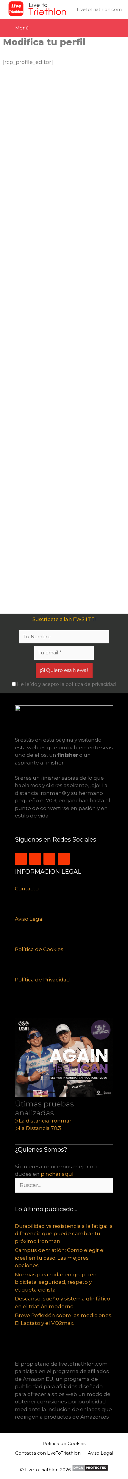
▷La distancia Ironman (44, 1121)
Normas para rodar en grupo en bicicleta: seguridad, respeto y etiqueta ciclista (56, 1282)
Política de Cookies (39, 949)
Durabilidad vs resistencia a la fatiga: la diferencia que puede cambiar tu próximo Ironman (64, 1233)
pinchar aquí (57, 1174)
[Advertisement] (64, 340)
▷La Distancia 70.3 (38, 1128)
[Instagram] (21, 859)
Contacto (27, 889)
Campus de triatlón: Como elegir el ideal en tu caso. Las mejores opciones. (60, 1257)
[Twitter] (35, 859)
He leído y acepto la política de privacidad (66, 684)
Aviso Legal (29, 919)
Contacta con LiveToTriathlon (48, 1453)
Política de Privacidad (42, 980)
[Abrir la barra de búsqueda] (118, 28)
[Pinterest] (64, 859)
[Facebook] (49, 859)
